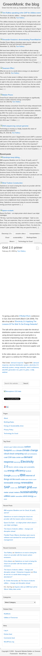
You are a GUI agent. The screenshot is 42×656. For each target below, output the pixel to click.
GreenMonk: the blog (21, 4)
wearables (19, 496)
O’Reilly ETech (24, 316)
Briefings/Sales (32, 237)
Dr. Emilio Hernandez (11, 581)
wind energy (28, 496)
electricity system (8, 367)
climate (19, 450)
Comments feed (9, 638)
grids (27, 370)
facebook (28, 471)
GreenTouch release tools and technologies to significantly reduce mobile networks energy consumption (20, 98)
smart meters (14, 492)
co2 (25, 454)
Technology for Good (25, 241)
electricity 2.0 (33, 365)
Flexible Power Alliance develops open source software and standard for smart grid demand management (20, 43)
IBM (22, 475)
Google (7, 475)
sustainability (17, 237)
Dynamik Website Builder (23, 651)
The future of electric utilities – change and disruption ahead (20, 15)
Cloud (7, 237)
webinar (5, 372)
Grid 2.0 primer (12, 247)
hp (18, 476)
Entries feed (8, 634)
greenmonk (14, 475)
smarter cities (20, 233)
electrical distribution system (19, 365)
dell (22, 457)
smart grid (25, 487)
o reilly (32, 370)
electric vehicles (14, 467)
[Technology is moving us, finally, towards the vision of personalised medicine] (14, 126)
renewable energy (12, 482)
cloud (6, 454)
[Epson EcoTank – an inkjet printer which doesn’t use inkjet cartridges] (7, 210)
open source (29, 479)
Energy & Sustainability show (13, 426)
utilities (7, 496)
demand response (17, 363)
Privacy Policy (8, 430)
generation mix (14, 370)
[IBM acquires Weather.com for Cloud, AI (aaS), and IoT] (10, 157)
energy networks (20, 367)
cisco (14, 450)
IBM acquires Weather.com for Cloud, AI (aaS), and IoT (19, 160)
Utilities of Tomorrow (11, 617)
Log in (6, 630)
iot (11, 479)
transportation (34, 233)
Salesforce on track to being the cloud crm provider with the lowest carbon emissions (20, 555)
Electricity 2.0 (6, 233)
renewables (27, 482)
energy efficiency (16, 470)
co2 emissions (32, 454)
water (13, 496)
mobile (22, 479)
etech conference (33, 367)
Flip (7, 407)
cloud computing (16, 454)
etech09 (5, 370)
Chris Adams (8, 561)
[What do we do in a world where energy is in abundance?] (7, 68)
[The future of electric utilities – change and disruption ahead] (20, 13)
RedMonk (7, 614)
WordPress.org (9, 642)
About (11, 241)
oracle (34, 479)
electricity (17, 462)
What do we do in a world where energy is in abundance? (19, 71)
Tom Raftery (8, 552)
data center (16, 457)
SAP (7, 487)
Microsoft (16, 479)
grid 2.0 (22, 370)
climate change (30, 450)
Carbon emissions (18, 447)
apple (10, 447)
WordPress (23, 653)
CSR (10, 457)
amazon (6, 447)
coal (5, 457)
